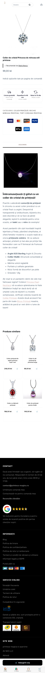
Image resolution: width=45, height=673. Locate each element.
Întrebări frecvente (11, 585)
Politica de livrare (10, 543)
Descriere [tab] (23, 145)
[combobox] (20, 5)
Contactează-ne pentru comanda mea (19, 493)
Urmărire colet (9, 589)
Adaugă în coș (24, 663)
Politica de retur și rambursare (16, 551)
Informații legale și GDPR (13, 559)
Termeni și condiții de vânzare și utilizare (20, 555)
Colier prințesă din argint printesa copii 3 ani (12, 360)
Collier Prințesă (10, 298)
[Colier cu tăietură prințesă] (12, 389)
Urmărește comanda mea (14, 490)
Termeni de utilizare (11, 593)
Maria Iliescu (23, 66)
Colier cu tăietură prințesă (12, 404)
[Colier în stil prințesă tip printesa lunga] (32, 344)
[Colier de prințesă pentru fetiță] (32, 389)
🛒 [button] (17, 369)
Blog (5, 539)
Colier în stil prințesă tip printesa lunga (32, 360)
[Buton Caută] (30, 5)
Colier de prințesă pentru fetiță (32, 404)
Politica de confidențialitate (15, 547)
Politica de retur (10, 597)
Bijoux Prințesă (23, 301)
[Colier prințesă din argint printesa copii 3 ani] (12, 344)
